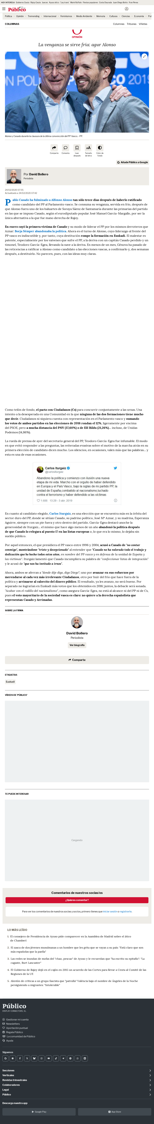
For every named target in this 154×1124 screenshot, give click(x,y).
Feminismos (66, 16)
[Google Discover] (13, 1058)
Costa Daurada (105, 2)
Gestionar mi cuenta (17, 1019)
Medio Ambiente (84, 16)
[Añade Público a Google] (5, 1058)
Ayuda (9, 1040)
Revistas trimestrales (14, 1080)
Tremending (33, 16)
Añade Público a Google (134, 162)
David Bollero (38, 174)
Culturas (113, 16)
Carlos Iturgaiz (60, 513)
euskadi (10, 681)
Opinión (20, 16)
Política (8, 16)
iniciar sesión (110, 911)
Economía (139, 16)
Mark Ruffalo (76, 2)
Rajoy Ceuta (36, 2)
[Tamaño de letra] (88, 147)
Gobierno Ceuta (22, 2)
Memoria (100, 16)
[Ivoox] (85, 1058)
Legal (5, 1089)
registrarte (126, 911)
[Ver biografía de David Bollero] (77, 622)
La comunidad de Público (20, 1036)
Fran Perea (133, 2)
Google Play (40, 1111)
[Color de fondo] (99, 147)
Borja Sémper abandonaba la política (40, 231)
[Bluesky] (34, 1058)
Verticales (8, 1075)
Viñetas (143, 24)
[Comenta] (65, 147)
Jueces (45, 2)
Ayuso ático (54, 2)
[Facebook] (20, 1058)
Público (14, 1006)
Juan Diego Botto (120, 2)
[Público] (72, 9)
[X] (27, 1058)
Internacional (50, 16)
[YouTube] (49, 1058)
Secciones (8, 1070)
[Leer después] (77, 147)
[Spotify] (70, 1058)
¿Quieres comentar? (77, 900)
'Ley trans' (64, 2)
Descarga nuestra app (15, 1103)
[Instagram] (41, 1058)
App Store (116, 1111)
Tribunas (131, 24)
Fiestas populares (90, 2)
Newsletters (13, 1023)
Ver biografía (77, 645)
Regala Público (14, 1032)
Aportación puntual (17, 1028)
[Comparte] (54, 147)
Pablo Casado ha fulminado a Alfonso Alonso (42, 200)
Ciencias (126, 16)
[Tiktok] (56, 1058)
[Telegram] (63, 1058)
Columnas (12, 24)
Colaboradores (11, 1085)
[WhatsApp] (78, 1058)
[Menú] (4, 9)
